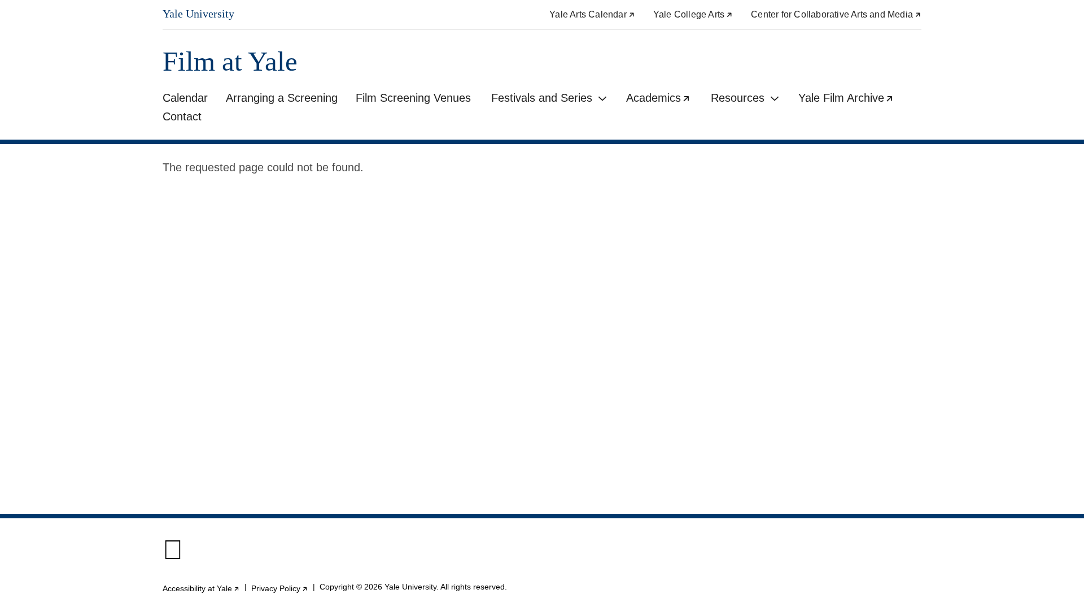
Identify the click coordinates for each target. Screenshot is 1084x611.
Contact (182, 116)
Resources (737, 98)
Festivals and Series (541, 98)
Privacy (279, 588)
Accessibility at (201, 588)
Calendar (185, 98)
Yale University (198, 13)
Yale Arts (592, 14)
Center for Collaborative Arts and (836, 14)
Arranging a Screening (282, 98)
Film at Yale (230, 61)
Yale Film (850, 99)
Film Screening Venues (413, 98)
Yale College (693, 14)
